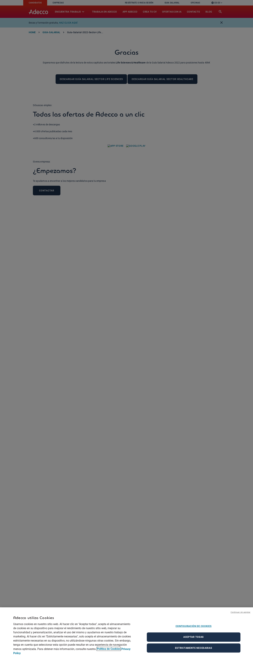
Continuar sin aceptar (240, 612)
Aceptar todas (193, 637)
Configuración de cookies (194, 626)
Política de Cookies (108, 648)
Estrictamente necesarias (193, 648)
